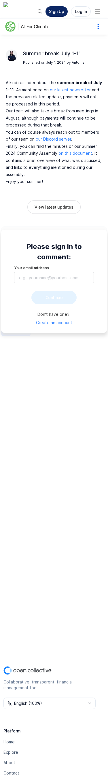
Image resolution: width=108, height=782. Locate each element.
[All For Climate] (11, 26)
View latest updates (54, 207)
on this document (75, 153)
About (9, 762)
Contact (11, 772)
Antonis (78, 62)
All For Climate (35, 26)
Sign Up (56, 11)
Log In (81, 11)
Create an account (54, 322)
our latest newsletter (70, 89)
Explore (10, 752)
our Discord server (53, 139)
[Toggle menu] (97, 11)
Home (9, 741)
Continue (54, 297)
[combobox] (49, 703)
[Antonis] (11, 55)
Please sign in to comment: (54, 251)
